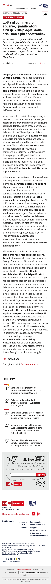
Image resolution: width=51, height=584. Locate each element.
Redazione (10, 569)
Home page (6, 13)
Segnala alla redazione (23, 569)
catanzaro (13, 359)
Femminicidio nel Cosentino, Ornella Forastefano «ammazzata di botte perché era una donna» (26, 443)
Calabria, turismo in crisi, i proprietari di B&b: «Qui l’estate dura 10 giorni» (25, 403)
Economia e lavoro (20, 13)
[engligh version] (8, 5)
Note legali (12, 572)
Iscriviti (41, 474)
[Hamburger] (4, 5)
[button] (45, 14)
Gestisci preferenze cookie (29, 572)
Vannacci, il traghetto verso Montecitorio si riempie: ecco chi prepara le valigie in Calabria (26, 390)
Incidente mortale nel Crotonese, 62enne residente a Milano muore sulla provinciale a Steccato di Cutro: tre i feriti (26, 429)
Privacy (35, 569)
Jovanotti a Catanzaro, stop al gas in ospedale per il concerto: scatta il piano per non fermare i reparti (27, 415)
